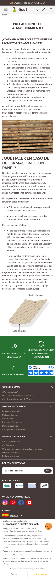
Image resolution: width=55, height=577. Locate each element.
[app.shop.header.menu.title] (3, 9)
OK (47, 470)
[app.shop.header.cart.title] (51, 9)
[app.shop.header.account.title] (43, 9)
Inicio (4, 14)
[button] (36, 9)
